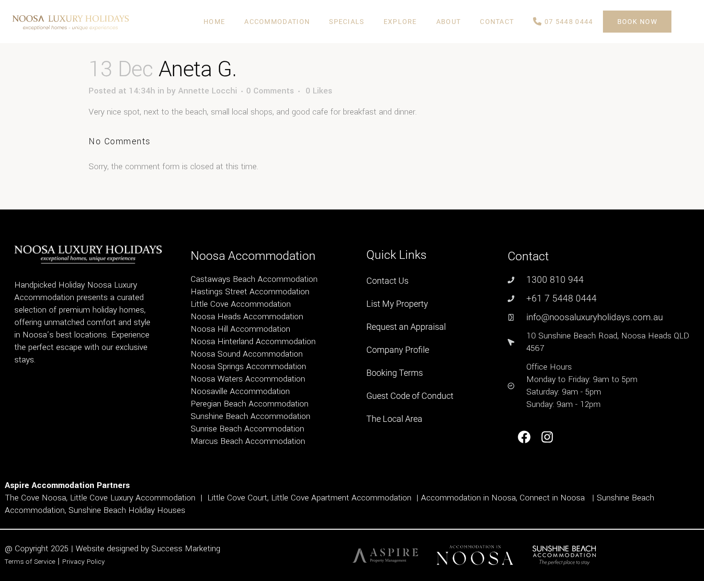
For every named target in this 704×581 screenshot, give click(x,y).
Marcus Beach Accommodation (248, 441)
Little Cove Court (237, 498)
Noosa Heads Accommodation (247, 317)
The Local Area (394, 419)
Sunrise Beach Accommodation (247, 429)
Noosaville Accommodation (240, 391)
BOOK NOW (637, 21)
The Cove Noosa (35, 498)
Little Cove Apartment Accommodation (341, 498)
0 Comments (270, 91)
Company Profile (397, 350)
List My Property (397, 304)
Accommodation (277, 21)
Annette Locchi (207, 91)
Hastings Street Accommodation (250, 292)
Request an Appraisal (406, 327)
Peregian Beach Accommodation (249, 404)
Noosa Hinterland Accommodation (253, 342)
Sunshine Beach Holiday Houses (126, 510)
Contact (497, 21)
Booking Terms (394, 373)
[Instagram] (547, 437)
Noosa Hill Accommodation (240, 329)
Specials (346, 21)
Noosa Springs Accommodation (248, 366)
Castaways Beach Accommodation (254, 279)
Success (168, 549)
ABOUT (448, 21)
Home (214, 21)
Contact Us (387, 281)
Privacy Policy (83, 561)
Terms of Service (30, 561)
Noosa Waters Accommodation (248, 379)
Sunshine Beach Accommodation (250, 416)
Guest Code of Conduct (410, 396)
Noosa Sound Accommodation (247, 354)
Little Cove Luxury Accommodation (132, 498)
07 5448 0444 (568, 21)
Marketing (202, 549)
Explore (400, 21)
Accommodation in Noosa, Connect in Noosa (503, 498)
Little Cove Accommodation (241, 304)
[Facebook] (524, 437)
